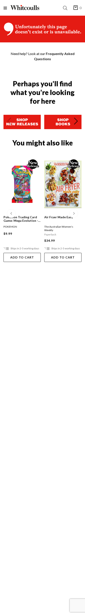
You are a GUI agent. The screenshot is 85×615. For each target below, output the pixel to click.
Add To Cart (22, 257)
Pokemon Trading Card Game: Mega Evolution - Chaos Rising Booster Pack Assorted (20, 218)
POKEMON (10, 226)
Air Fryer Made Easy (58, 217)
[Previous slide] (9, 122)
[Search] (66, 8)
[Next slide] (76, 122)
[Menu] (6, 7)
